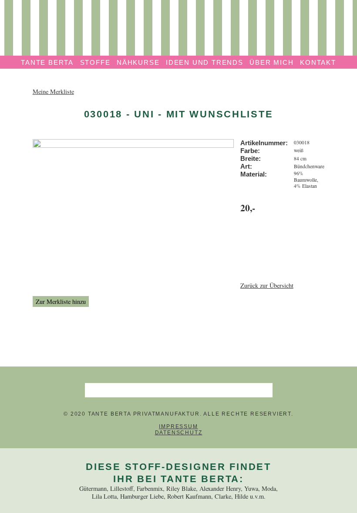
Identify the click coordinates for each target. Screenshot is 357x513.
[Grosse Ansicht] (133, 143)
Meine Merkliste (53, 91)
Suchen (265, 390)
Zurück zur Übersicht (266, 285)
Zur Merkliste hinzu (61, 301)
